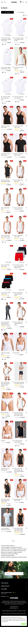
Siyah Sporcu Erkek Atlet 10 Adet (5, 154)
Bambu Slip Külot (5, 412)
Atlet (5, 550)
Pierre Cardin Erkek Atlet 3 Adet (5, 265)
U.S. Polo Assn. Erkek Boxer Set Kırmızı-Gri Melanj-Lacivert (19, 266)
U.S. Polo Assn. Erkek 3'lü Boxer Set (5, 293)
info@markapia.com (14, 608)
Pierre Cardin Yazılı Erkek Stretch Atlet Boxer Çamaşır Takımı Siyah (19, 470)
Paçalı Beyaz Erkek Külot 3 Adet (18, 500)
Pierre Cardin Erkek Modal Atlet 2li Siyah (5, 180)
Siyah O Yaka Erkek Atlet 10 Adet (18, 154)
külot (8, 550)
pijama (15, 550)
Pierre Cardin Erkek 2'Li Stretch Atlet (18, 208)
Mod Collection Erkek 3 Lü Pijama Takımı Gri (19, 383)
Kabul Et (23, 624)
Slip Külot (3, 440)
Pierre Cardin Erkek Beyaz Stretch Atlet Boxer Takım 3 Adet (18, 414)
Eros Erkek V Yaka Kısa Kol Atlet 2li (18, 441)
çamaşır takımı (22, 550)
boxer (11, 550)
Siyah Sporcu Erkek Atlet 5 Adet (5, 126)
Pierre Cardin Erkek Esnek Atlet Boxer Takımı (18, 323)
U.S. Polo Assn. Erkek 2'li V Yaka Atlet (18, 97)
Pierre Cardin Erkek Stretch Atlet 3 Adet (5, 236)
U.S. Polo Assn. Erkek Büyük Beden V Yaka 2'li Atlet (18, 39)
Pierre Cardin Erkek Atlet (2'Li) (18, 180)
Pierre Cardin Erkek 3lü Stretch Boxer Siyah (18, 294)
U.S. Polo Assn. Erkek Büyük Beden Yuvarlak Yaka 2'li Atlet (6, 39)
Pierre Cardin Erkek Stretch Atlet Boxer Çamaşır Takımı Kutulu (5, 384)
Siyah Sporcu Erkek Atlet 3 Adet (18, 126)
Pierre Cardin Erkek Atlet (5, 208)
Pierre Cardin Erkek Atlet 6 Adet (18, 236)
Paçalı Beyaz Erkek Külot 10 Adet (5, 469)
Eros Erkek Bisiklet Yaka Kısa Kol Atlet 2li (5, 529)
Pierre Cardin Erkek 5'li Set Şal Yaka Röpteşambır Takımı (5, 323)
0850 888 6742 (14, 606)
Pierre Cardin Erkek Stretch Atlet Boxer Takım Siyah (5, 501)
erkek (12, 547)
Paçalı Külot (17, 352)
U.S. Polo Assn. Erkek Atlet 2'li (18, 68)
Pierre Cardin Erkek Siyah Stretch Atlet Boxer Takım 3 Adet (18, 530)
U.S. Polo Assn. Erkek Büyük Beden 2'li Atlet (6, 68)
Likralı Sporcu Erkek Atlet (5, 353)
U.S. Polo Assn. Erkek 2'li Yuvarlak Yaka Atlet (5, 98)
